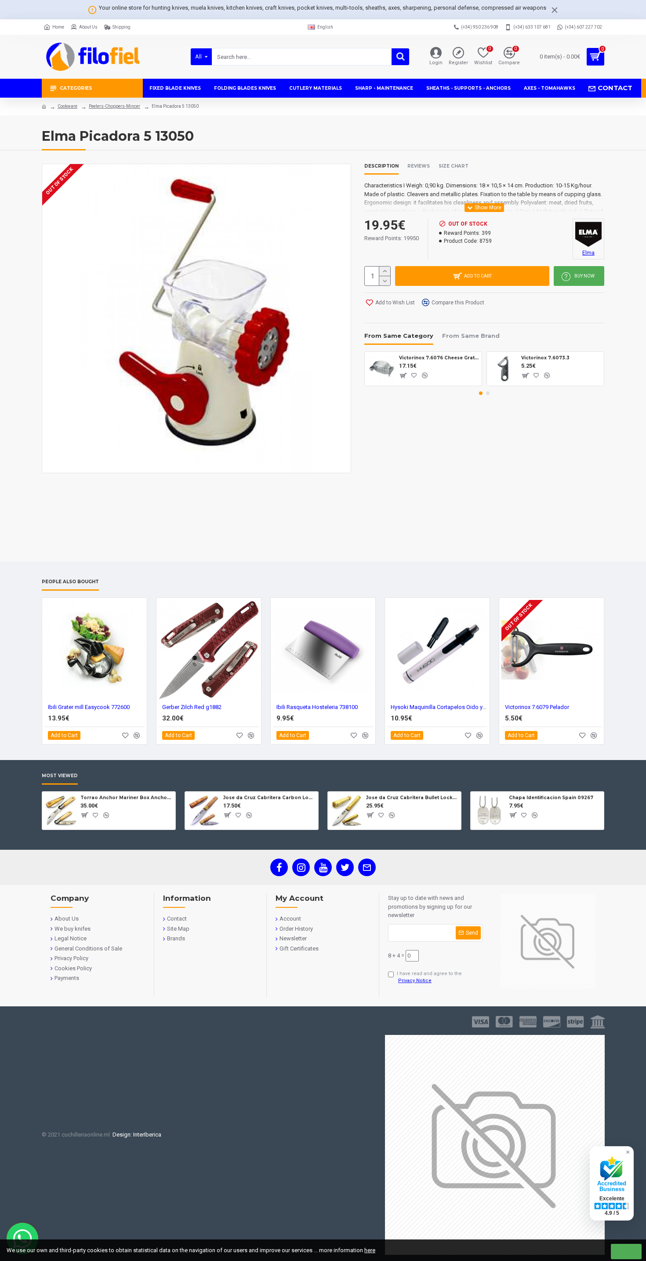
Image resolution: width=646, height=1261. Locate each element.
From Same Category (398, 335)
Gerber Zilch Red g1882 (191, 707)
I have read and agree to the (429, 977)
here (369, 1250)
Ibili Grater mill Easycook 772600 (89, 707)
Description (381, 166)
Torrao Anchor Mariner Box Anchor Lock (126, 797)
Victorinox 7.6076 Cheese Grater (439, 358)
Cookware (67, 106)
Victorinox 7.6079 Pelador (537, 707)
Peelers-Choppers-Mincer (114, 106)
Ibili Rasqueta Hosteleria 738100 (317, 707)
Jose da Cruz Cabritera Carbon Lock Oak (269, 797)
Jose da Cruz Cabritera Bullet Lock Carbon (412, 797)
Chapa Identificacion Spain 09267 (551, 797)
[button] (481, 393)
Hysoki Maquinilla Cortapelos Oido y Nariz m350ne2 (439, 707)
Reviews (418, 166)
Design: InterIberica (135, 1134)
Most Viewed (60, 776)
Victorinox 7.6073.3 (545, 358)
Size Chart (453, 166)
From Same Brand (471, 335)
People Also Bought (70, 582)
